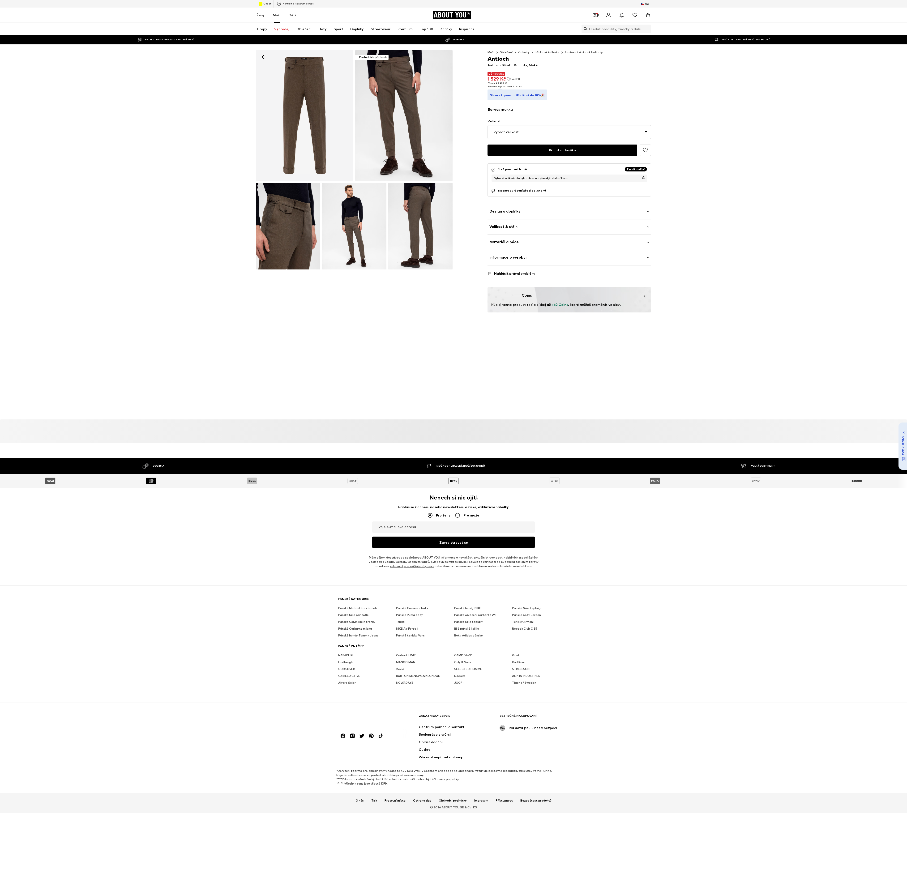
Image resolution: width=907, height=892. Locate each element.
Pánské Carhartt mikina (355, 629)
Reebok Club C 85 (524, 629)
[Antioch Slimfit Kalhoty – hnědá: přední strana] (304, 115)
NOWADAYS (404, 683)
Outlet (267, 3)
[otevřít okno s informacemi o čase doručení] (643, 177)
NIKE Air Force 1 (407, 629)
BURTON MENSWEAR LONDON (418, 676)
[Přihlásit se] (608, 15)
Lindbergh (345, 662)
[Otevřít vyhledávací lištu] (584, 29)
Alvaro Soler (347, 683)
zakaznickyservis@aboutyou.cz (412, 566)
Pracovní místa (395, 800)
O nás (360, 800)
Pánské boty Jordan (526, 615)
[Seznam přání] (635, 15)
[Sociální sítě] (343, 736)
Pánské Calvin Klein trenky (356, 622)
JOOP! (458, 683)
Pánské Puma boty (409, 615)
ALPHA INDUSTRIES (526, 676)
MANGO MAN (405, 662)
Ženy (261, 15)
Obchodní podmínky (453, 800)
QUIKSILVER (346, 669)
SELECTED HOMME (468, 669)
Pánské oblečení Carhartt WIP (475, 615)
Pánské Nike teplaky (526, 608)
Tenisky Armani (523, 622)
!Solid (400, 669)
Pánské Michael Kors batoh (357, 608)
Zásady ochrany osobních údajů (407, 562)
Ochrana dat (422, 800)
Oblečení (506, 52)
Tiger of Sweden (524, 683)
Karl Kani (518, 662)
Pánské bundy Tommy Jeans (358, 635)
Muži (277, 15)
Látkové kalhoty (547, 52)
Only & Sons (462, 662)
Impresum (481, 800)
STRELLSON (521, 669)
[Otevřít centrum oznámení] (622, 15)
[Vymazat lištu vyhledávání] (647, 29)
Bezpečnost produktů (536, 800)
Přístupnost (504, 800)
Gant (516, 655)
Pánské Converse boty (412, 608)
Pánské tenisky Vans (410, 635)
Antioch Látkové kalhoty (584, 52)
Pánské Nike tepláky (468, 622)
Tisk (374, 800)
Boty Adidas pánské (468, 635)
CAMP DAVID (463, 655)
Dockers (460, 676)
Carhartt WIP (406, 655)
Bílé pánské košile (466, 629)
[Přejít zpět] (263, 57)
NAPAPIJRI (345, 655)
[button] (569, 132)
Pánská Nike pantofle (353, 615)
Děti (292, 15)
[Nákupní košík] (648, 15)
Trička (400, 622)
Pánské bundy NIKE (467, 608)
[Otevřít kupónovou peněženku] (595, 15)
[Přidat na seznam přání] (645, 150)
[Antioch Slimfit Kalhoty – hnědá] (288, 226)
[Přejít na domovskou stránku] (364, 718)
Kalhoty (524, 52)
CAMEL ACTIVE (349, 676)
